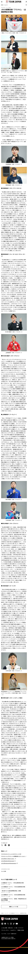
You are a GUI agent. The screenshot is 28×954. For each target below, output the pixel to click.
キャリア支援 (3, 871)
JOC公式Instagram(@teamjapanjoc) (8, 863)
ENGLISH (14, 933)
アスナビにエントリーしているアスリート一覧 (11, 854)
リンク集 (15, 927)
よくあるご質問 (4, 927)
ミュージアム (3, 933)
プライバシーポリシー (5, 930)
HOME (2, 913)
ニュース (6, 913)
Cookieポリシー (13, 930)
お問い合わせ (10, 927)
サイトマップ (20, 927)
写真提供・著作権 (20, 930)
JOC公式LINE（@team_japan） (8, 858)
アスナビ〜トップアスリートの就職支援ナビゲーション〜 (13, 856)
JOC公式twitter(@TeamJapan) (7, 861)
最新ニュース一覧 (13, 906)
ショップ (8, 933)
